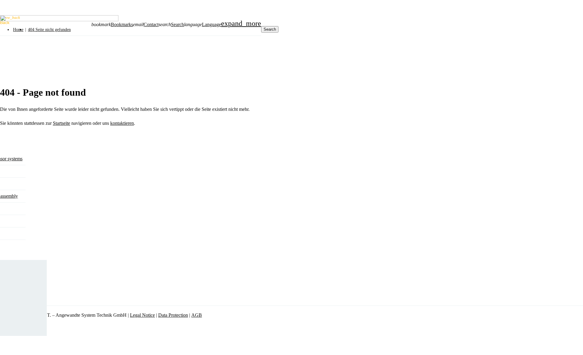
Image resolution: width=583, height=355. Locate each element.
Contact (151, 24)
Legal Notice (142, 315)
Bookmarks (122, 24)
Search (177, 24)
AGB (196, 315)
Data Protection (173, 315)
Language (211, 24)
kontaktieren (122, 123)
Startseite (61, 123)
